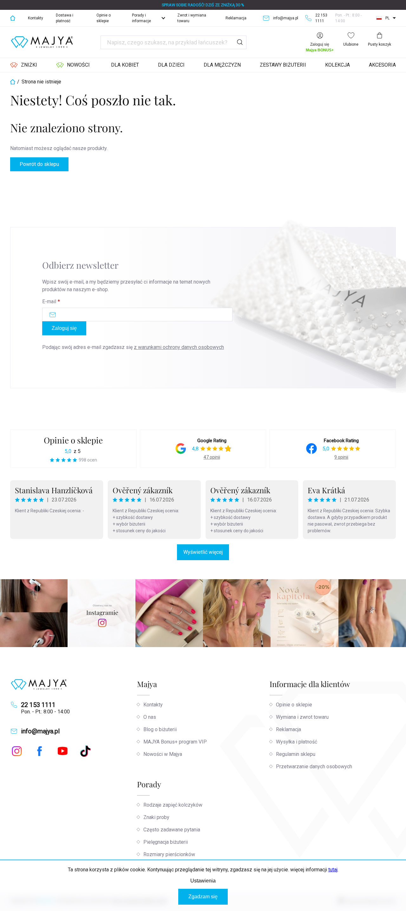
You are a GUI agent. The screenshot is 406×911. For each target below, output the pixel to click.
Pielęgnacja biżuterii (165, 842)
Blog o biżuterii (160, 729)
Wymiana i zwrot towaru (302, 717)
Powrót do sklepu (39, 164)
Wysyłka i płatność (296, 742)
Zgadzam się (203, 896)
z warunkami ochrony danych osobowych (179, 347)
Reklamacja (236, 18)
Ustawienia (203, 880)
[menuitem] (24, 65)
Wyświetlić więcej (203, 552)
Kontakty (35, 18)
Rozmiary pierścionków (169, 854)
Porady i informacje (141, 18)
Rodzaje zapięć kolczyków (172, 805)
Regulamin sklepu (295, 754)
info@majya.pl (40, 731)
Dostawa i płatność (64, 18)
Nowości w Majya (162, 754)
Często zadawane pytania (171, 830)
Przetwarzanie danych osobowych (314, 767)
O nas (149, 717)
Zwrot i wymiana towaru (191, 18)
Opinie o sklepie (103, 18)
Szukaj (240, 42)
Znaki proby (156, 817)
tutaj (332, 870)
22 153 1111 (38, 705)
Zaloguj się (64, 328)
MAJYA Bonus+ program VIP (175, 742)
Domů (13, 18)
